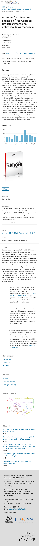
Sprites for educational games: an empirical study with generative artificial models (18, 438)
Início (3, 7)
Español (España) (9, 382)
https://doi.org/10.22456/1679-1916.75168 (20, 53)
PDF (6, 189)
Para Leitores (7, 359)
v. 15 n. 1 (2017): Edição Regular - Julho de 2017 (16, 9)
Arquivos (11, 7)
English (5, 378)
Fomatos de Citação (10, 223)
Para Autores (7, 363)
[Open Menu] (2, 2)
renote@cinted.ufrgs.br (17, 509)
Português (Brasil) (9, 385)
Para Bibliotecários (9, 366)
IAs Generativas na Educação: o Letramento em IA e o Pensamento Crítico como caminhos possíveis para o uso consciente (19, 446)
